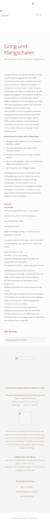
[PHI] (25, 16)
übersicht (7, 204)
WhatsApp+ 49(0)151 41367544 (25, 405)
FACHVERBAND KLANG (27, 491)
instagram (21, 4)
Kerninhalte (8, 207)
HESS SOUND (26, 487)
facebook (17, 4)
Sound (29, 4)
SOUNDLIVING (27, 496)
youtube (25, 4)
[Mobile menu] (41, 14)
